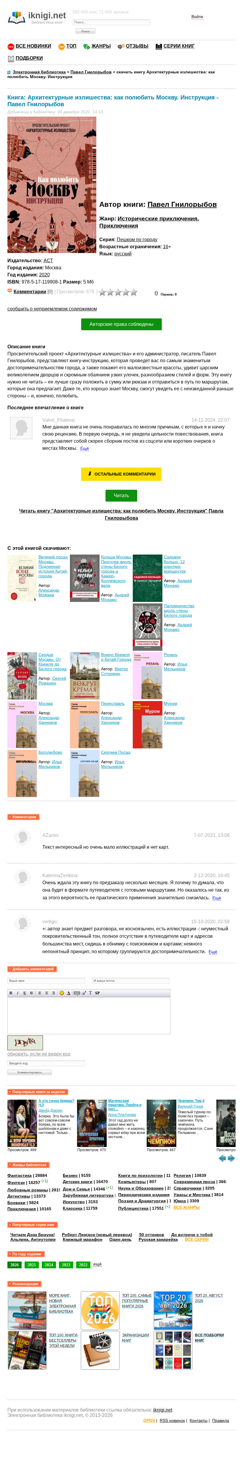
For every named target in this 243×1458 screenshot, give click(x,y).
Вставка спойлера (97, 993)
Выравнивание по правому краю (53, 993)
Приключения (118, 226)
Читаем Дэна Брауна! (32, 1234)
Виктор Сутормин (114, 671)
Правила (220, 1420)
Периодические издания (144, 1194)
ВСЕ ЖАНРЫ (187, 1207)
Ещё (84, 448)
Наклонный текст (18, 993)
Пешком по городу (137, 239)
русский (123, 253)
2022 (83, 1264)
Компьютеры (132, 1181)
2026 (14, 1264)
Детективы (18, 1196)
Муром (170, 703)
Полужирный (11, 993)
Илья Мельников (175, 666)
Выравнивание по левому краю (39, 993)
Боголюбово (50, 752)
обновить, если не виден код (38, 1053)
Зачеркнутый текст (31, 993)
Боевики (16, 1202)
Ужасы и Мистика (192, 1194)
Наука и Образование (141, 1188)
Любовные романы (27, 1190)
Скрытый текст (76, 993)
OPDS (149, 1420)
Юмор (180, 1200)
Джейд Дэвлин (51, 1111)
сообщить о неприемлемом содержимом (52, 308)
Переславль (112, 703)
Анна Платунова (122, 1115)
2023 (66, 1264)
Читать (121, 495)
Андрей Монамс (115, 597)
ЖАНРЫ (101, 46)
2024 (49, 1264)
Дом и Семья (76, 1189)
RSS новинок (172, 1420)
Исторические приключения (157, 218)
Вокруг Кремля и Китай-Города (116, 657)
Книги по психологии (140, 1175)
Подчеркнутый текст (24, 993)
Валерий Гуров (190, 1106)
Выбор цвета (68, 993)
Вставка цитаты (83, 993)
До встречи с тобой (192, 1234)
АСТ (48, 260)
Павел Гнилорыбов (182, 204)
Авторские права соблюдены (121, 324)
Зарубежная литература (88, 1195)
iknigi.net (162, 1409)
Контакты (198, 1420)
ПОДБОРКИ (29, 58)
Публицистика (133, 1208)
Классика (72, 1208)
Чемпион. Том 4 (191, 1101)
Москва (46, 703)
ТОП (71, 46)
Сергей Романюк (52, 680)
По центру (46, 993)
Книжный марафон (82, 1239)
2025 (32, 1264)
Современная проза (194, 1181)
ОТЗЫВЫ (137, 46)
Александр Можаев (49, 592)
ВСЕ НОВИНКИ (33, 46)
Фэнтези (16, 1182)
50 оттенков (151, 1234)
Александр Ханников (49, 720)
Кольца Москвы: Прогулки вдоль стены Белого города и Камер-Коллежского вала (116, 571)
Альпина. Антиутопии (33, 1239)
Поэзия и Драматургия (142, 1200)
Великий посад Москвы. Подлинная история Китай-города (53, 566)
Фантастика (19, 1175)
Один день (120, 1239)
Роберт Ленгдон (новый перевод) (97, 1234)
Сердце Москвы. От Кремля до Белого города (53, 661)
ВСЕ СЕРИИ (197, 1239)
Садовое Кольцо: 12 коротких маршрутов (175, 564)
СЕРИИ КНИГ (179, 46)
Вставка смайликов (61, 993)
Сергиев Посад (115, 752)
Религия (182, 1175)
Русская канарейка (158, 1239)
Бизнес (70, 1175)
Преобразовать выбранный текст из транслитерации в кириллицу (90, 993)
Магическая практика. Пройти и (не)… (124, 1105)
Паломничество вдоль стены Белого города (179, 610)
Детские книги (77, 1181)
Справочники (188, 1188)
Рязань (171, 654)
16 (165, 246)
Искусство (74, 1201)
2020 (44, 274)
